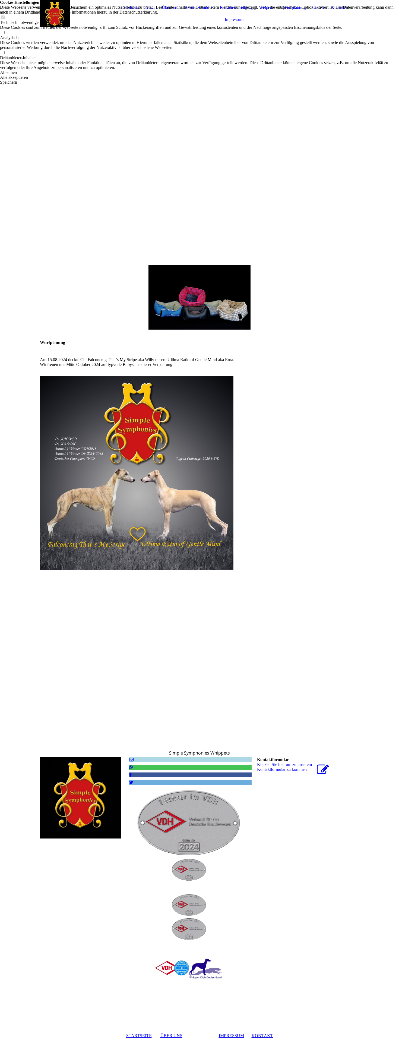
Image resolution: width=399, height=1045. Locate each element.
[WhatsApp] (131, 767)
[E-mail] (131, 759)
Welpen (265, 7)
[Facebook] (130, 774)
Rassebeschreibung (236, 7)
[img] (74, 13)
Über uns (170, 7)
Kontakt (338, 7)
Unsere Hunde (196, 7)
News (150, 7)
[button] (199, 72)
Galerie (318, 7)
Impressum (234, 19)
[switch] (2, 32)
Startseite (131, 7)
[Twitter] (131, 782)
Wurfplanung (294, 7)
